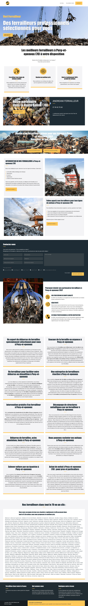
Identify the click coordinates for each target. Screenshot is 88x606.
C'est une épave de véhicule (50, 270)
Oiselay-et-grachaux (66, 559)
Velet (49, 571)
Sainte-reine (47, 566)
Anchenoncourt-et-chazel (27, 519)
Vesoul (56, 572)
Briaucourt (65, 526)
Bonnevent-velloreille (49, 524)
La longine (67, 547)
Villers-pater (39, 574)
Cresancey (52, 534)
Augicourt (26, 521)
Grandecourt (8, 546)
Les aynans (58, 551)
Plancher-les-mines (55, 561)
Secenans (18, 567)
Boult (15, 526)
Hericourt (7, 547)
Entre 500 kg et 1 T (17, 270)
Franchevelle (18, 542)
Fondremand (19, 541)
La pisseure (34, 549)
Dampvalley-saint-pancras (63, 536)
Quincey (53, 562)
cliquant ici (61, 597)
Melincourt (50, 554)
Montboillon (60, 556)
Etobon (18, 539)
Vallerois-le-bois (71, 569)
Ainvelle (57, 518)
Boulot (12, 526)
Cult (6, 536)
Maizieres (12, 554)
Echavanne (12, 537)
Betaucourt (75, 523)
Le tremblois (52, 551)
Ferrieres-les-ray (52, 539)
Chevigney (8, 533)
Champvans (44, 529)
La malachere (74, 547)
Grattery (45, 546)
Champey (31, 529)
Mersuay (70, 554)
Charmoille (19, 531)
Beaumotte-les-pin (60, 523)
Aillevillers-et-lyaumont (42, 518)
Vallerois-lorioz (79, 569)
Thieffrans (32, 569)
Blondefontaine (34, 524)
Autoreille (41, 521)
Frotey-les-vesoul (17, 544)
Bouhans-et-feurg (68, 524)
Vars (18, 571)
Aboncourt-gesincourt (16, 518)
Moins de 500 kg (7, 270)
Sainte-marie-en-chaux (37, 566)
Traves (37, 569)
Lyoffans (15, 552)
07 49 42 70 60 (58, 107)
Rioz (26, 564)
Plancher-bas (47, 561)
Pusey (31, 562)
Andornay (46, 519)
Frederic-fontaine (36, 542)
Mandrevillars (25, 554)
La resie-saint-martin (54, 549)
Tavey (12, 569)
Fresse (53, 542)
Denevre (7, 537)
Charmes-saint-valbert (10, 531)
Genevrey (31, 544)
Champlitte (37, 529)
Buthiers (36, 528)
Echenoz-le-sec (44, 537)
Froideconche (70, 542)
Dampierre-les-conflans (29, 536)
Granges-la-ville (29, 546)
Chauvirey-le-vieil (47, 531)
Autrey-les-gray (56, 521)
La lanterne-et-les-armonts (58, 547)
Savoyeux (72, 566)
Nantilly (61, 557)
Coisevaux (31, 533)
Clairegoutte (25, 533)
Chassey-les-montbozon (29, 531)
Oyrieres (7, 561)
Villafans (64, 572)
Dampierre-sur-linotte (40, 536)
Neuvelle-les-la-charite (26, 559)
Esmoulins (72, 537)
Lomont (64, 551)
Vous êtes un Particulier (34, 150)
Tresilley (47, 569)
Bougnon (60, 524)
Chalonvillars (73, 528)
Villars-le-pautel (71, 572)
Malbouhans (18, 554)
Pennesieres (28, 561)
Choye (12, 533)
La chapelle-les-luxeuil (40, 547)
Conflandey (69, 533)
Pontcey (7, 562)
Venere (38, 572)
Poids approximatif (7, 267)
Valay (64, 569)
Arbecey (61, 519)
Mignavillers (8, 556)
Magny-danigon (35, 552)
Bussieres (30, 528)
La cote (49, 547)
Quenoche (44, 562)
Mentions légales (8, 604)
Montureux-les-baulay (44, 557)
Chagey (67, 528)
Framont (12, 542)
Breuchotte (43, 526)
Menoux (65, 554)
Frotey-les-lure (8, 544)
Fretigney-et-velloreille (61, 542)
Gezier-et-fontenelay (56, 544)
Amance (66, 518)
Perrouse (34, 561)
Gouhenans (71, 544)
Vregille (22, 576)
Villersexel (63, 574)
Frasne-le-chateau (26, 542)
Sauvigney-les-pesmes (63, 566)
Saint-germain (60, 564)
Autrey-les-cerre (48, 521)
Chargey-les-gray (62, 529)
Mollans (30, 556)
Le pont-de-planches (43, 551)
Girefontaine (64, 544)
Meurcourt (75, 554)
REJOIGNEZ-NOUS (70, 3)
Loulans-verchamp (71, 551)
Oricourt (73, 559)
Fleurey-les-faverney (74, 539)
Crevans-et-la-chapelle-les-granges (64, 534)
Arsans (80, 519)
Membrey (60, 554)
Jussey (19, 547)
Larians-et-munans (27, 551)
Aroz (71, 519)
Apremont (56, 519)
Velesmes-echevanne (42, 571)
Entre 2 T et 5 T (34, 270)
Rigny (22, 564)
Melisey (56, 554)
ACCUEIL (62, 3)
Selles (22, 567)
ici (71, 604)
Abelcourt (7, 518)
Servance (44, 567)
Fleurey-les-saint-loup (10, 541)
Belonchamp (69, 523)
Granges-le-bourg (37, 546)
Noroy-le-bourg (56, 559)
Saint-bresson (52, 564)
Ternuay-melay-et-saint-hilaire (22, 569)
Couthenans (46, 534)
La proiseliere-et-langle (43, 549)
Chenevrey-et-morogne (77, 531)
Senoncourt (39, 567)
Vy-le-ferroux (28, 576)
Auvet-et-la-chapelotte (66, 521)
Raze (81, 562)
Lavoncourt (35, 551)
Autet (30, 521)
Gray (48, 546)
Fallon (24, 539)
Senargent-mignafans (30, 567)
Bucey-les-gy (24, 528)
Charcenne (54, 529)
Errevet (60, 537)
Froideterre (77, 542)
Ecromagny (51, 537)
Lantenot (19, 551)
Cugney (80, 534)
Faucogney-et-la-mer (32, 539)
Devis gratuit (7, 35)
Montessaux (78, 556)
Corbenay (14, 534)
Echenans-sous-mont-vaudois (23, 537)
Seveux (49, 567)
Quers (49, 562)
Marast (37, 554)
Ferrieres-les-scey (60, 539)
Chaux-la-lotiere (56, 531)
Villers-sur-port (46, 574)
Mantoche (31, 554)
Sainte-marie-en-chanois (25, 566)
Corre (29, 534)
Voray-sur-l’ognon (9, 576)
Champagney (25, 529)
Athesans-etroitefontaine (11, 521)
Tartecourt (8, 569)
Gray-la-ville (53, 546)
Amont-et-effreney (16, 519)
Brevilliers (59, 526)
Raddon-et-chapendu (61, 562)
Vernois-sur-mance (49, 572)
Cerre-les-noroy (61, 528)
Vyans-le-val (41, 576)
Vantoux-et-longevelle (10, 571)
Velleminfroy (13, 572)
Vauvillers (34, 571)
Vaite (51, 569)
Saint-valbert (15, 566)
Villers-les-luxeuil (31, 574)
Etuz (21, 539)
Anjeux (51, 519)
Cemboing (47, 528)
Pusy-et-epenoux (37, 562)
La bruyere (32, 547)
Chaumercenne (39, 531)
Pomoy (77, 561)
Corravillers (24, 534)
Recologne (8, 564)
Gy (57, 546)
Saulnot (52, 566)
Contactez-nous (11, 189)
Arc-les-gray (67, 519)
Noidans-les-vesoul (47, 559)
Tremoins (42, 569)
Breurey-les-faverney (51, 526)
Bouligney (7, 526)
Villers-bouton (8, 574)
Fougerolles (59, 541)
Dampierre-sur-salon (52, 536)
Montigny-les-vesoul (21, 557)
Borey (56, 524)
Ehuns (56, 537)
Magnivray (20, 552)
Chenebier (68, 531)
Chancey (49, 529)
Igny (11, 547)
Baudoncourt (16, 523)
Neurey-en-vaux (72, 557)
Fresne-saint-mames (46, 542)
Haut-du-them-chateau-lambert (66, 546)
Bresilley (32, 526)
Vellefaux (69, 571)
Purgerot (27, 562)
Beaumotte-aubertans (50, 523)
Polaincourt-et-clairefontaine (68, 561)
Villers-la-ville (16, 574)
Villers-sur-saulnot (55, 574)
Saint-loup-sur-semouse (70, 564)
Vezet (60, 572)
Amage (61, 518)
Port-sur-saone (13, 562)
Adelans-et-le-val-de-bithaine (29, 518)
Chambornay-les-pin (17, 529)
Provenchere (21, 562)
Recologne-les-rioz (16, 564)
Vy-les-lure (34, 576)
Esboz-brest (66, 537)
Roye (38, 564)
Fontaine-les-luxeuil (28, 541)
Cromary (75, 534)
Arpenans (75, 519)
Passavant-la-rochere (19, 561)
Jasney (15, 547)
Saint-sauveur (8, 566)
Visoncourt (69, 574)
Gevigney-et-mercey (45, 544)
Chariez (78, 529)
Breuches (37, 526)
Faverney (39, 539)
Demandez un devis (18, 111)
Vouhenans (17, 576)
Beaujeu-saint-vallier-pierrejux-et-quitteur (34, 523)
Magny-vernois (43, 552)
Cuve (9, 536)
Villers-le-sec (23, 574)
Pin (42, 561)
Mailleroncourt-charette (53, 552)
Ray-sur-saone (76, 562)
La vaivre (77, 549)
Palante (12, 561)
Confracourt (8, 534)
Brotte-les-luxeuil (72, 526)
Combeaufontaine (54, 533)
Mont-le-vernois (37, 556)
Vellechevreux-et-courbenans (59, 571)
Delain (72, 536)
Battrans (10, 523)
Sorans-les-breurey (69, 567)
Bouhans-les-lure (77, 524)
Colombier (47, 533)
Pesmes (39, 561)
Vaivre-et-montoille (58, 569)
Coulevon (33, 534)
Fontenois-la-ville (37, 541)
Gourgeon (76, 544)
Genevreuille (25, 544)
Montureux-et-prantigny (33, 557)
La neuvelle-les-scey (26, 549)
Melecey (45, 554)
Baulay (21, 523)
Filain (67, 539)
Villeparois (78, 572)
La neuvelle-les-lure (15, 549)
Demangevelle (77, 536)
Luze (11, 552)
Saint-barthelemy (44, 564)
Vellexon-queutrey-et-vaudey (24, 572)
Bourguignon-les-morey (23, 526)
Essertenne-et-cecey (10, 539)
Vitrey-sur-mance (76, 574)
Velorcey (33, 572)
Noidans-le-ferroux (37, 559)
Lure (77, 551)
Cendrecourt (53, 528)
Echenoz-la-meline (35, 537)
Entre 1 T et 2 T (25, 270)
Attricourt (20, 521)
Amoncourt (8, 519)
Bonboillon (41, 524)
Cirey (16, 533)
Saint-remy (79, 564)
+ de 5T (41, 270)
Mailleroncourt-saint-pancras (67, 552)
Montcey (72, 556)
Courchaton (39, 534)
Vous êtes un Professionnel (51, 150)
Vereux (42, 572)
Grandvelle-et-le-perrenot (18, 546)
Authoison (35, 521)
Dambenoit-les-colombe (17, 536)
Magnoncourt (27, 552)
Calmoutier (41, 528)
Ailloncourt (52, 518)
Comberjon (62, 533)
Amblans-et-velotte (73, 518)
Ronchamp (30, 564)
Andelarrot (41, 519)
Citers (19, 533)
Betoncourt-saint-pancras (11, 524)
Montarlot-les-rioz (52, 556)
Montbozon (67, 556)
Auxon (74, 521)
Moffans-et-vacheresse (17, 556)
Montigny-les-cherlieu (10, 557)
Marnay (41, 554)
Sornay (76, 567)
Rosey (35, 564)
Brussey (19, 528)
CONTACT (79, 3)
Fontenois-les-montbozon (48, 541)
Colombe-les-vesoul (39, 533)
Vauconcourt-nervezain (26, 571)
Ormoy (77, 559)
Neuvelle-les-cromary (15, 559)
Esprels (77, 537)
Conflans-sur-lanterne (77, 533)
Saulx (56, 566)
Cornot (19, 534)
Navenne (66, 557)
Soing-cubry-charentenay (58, 567)
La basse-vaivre (25, 547)
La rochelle (71, 549)
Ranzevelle (69, 562)
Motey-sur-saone (54, 557)
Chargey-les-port (71, 529)
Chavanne (63, 531)
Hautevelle (77, 546)
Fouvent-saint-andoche (68, 541)
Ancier (36, 519)
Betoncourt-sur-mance (24, 524)
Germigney (36, 544)
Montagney (44, 556)
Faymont (45, 539)
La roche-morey (64, 549)
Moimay (26, 556)
